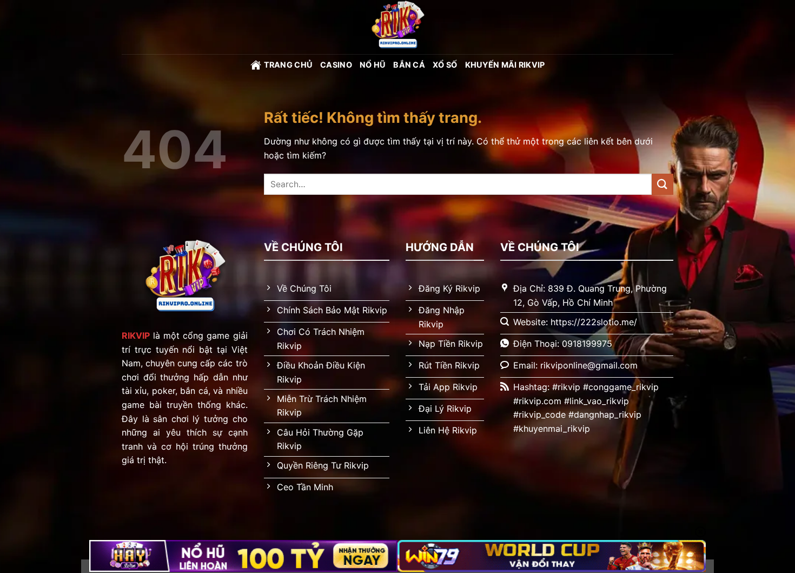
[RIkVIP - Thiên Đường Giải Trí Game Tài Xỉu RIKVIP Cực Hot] (397, 27)
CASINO (336, 64)
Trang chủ (288, 64)
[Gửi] (662, 184)
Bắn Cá (409, 64)
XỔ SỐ (445, 64)
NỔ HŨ (373, 64)
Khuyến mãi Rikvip (505, 64)
